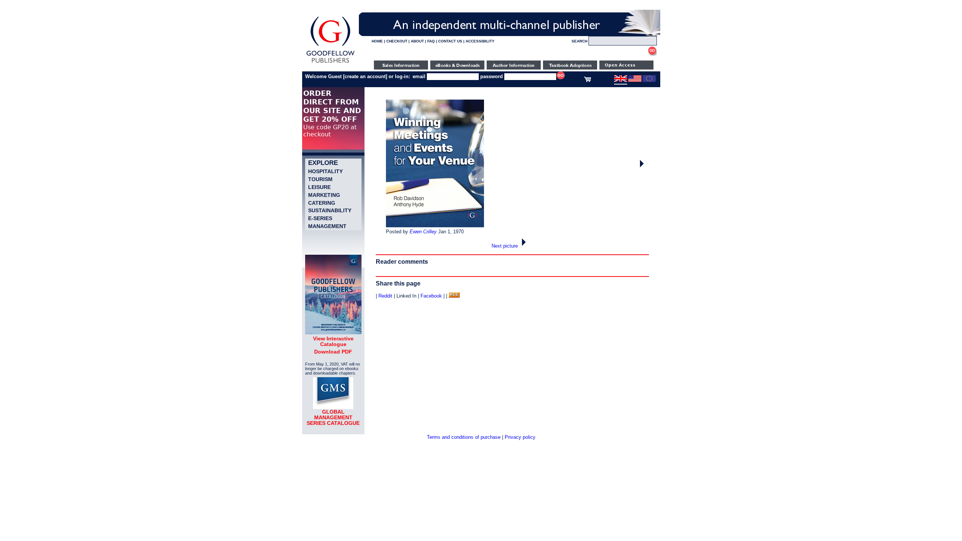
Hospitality (325, 171)
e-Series (320, 218)
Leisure (319, 187)
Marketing (324, 195)
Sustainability (329, 210)
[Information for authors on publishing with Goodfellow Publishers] (514, 68)
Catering (321, 203)
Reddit (385, 296)
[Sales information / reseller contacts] (401, 68)
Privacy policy (520, 437)
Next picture (505, 246)
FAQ (431, 41)
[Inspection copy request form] (570, 68)
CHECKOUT (396, 41)
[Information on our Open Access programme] (626, 68)
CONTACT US (450, 41)
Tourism (320, 179)
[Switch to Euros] (649, 80)
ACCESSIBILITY (480, 41)
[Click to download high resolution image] (435, 225)
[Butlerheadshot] (642, 167)
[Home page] (330, 63)
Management (327, 226)
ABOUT (417, 41)
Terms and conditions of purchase (464, 437)
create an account (365, 76)
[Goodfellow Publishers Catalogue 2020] (333, 332)
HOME (377, 41)
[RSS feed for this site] (454, 296)
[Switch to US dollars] (634, 80)
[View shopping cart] (587, 80)
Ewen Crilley (423, 231)
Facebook (431, 296)
